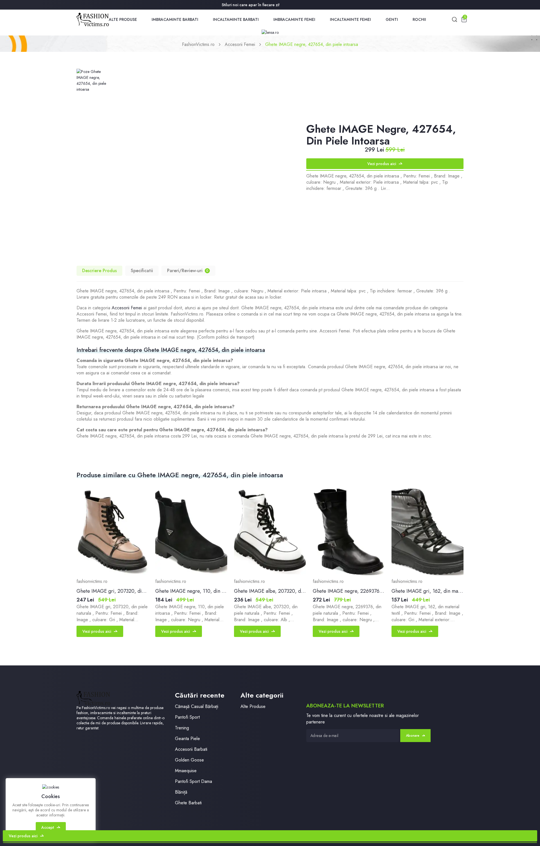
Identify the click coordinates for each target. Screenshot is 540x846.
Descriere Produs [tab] (99, 270)
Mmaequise (186, 770)
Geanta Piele (187, 738)
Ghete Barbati (188, 803)
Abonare (412, 735)
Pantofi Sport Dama (193, 781)
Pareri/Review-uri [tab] (187, 270)
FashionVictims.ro (198, 44)
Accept (47, 827)
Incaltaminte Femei (350, 19)
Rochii (419, 19)
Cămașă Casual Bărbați (196, 706)
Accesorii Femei (240, 44)
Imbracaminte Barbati (175, 19)
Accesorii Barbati (191, 749)
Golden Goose (189, 760)
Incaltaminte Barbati (236, 19)
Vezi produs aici (381, 163)
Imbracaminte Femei (294, 19)
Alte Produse (123, 19)
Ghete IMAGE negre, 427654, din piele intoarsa (311, 44)
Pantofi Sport (187, 717)
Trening (182, 728)
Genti (392, 19)
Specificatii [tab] (142, 270)
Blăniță (181, 792)
